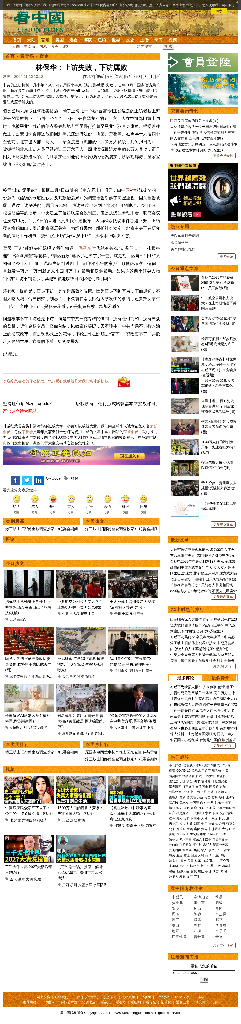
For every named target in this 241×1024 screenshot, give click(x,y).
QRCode (53, 478)
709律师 (212, 834)
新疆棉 (221, 776)
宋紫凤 (177, 897)
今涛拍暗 (201, 897)
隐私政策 (128, 997)
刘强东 (180, 829)
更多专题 (226, 256)
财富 (197, 823)
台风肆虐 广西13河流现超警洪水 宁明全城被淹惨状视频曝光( (80, 664)
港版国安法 (219, 781)
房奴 (73, 820)
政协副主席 (50, 676)
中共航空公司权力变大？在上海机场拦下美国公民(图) (219, 303)
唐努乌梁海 (220, 839)
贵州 (117, 614)
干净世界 (48, 1002)
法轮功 (173, 839)
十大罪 (139, 826)
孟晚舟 (173, 797)
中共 (65, 614)
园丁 (175, 920)
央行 (223, 813)
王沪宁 (230, 797)
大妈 (190, 829)
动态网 (200, 1002)
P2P (232, 829)
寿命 (182, 876)
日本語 (199, 997)
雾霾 (172, 834)
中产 (204, 823)
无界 (214, 1002)
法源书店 (89, 1002)
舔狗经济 (40, 820)
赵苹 (219, 920)
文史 (130, 40)
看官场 (27, 56)
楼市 (182, 823)
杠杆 (172, 818)
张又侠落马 (179, 242)
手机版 (89, 77)
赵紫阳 (99, 733)
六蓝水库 (85, 885)
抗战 (205, 861)
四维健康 (179, 937)
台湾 (222, 823)
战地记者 (87, 733)
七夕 (13, 820)
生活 (144, 40)
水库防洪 (100, 885)
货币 (197, 818)
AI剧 (23, 728)
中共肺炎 (175, 765)
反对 (132, 614)
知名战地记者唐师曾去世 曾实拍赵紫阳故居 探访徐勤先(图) (80, 721)
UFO (185, 792)
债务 (230, 813)
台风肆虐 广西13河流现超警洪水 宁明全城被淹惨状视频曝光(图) (218, 406)
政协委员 (16, 676)
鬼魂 (129, 826)
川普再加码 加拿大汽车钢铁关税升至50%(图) (217, 385)
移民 (211, 850)
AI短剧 (14, 728)
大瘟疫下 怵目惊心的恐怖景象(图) (196, 631)
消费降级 (25, 820)
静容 (197, 925)
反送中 (219, 802)
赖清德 (222, 792)
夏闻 (219, 908)
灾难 (37, 879)
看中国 (41, 21)
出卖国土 (175, 776)
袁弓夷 (205, 781)
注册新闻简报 (185, 957)
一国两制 (229, 808)
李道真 (199, 903)
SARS (207, 845)
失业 (65, 820)
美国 (59, 40)
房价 (197, 829)
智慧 (194, 871)
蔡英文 (230, 823)
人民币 (205, 818)
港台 (73, 40)
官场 (45, 40)
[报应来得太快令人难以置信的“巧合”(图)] (185, 462)
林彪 (193, 866)
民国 (191, 861)
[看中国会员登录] (203, 62)
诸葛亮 (226, 866)
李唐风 (221, 914)
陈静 (197, 914)
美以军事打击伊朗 (185, 235)
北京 (172, 829)
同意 (219, 11)
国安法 (173, 781)
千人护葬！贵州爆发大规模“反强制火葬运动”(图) (219, 488)
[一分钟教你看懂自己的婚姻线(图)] (185, 503)
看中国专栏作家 (187, 888)
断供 (81, 820)
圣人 (13, 879)
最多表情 (220, 678)
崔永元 (184, 802)
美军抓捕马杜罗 (183, 249)
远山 (197, 908)
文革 (190, 876)
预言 (216, 871)
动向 (16, 46)
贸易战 (196, 770)
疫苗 (190, 781)
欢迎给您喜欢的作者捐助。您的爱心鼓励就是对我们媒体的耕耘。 (57, 381)
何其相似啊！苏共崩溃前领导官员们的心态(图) (219, 426)
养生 (197, 876)
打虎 (201, 808)
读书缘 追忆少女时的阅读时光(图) (196, 150)
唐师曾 (67, 733)
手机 (208, 871)
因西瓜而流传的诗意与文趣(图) (194, 121)
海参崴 (213, 823)
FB (192, 813)
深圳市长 (121, 671)
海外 (224, 855)
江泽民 (119, 826)
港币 (229, 818)
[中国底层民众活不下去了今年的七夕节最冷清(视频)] (29, 779)
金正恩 (201, 792)
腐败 (187, 808)
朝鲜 (198, 813)
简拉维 (90, 676)
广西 (65, 885)
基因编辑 (182, 834)
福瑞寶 (166, 1002)
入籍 (201, 855)
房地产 (173, 823)
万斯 (200, 797)
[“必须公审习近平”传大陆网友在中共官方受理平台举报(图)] (133, 686)
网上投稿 (43, 997)
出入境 (75, 614)
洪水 (21, 879)
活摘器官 (188, 776)
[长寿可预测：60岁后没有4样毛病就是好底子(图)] (185, 339)
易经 (172, 871)
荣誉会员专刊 (185, 110)
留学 (227, 850)
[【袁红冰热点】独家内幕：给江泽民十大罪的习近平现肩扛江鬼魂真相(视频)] (133, 779)
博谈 (88, 40)
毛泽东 (85, 248)
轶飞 (175, 908)
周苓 (175, 914)
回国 (194, 855)
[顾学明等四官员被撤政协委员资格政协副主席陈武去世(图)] (29, 629)
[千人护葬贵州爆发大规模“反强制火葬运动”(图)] (133, 572)
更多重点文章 (223, 524)
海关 (172, 855)
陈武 (38, 676)
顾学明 (29, 676)
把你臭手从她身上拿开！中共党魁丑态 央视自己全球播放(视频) (28, 607)
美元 (179, 818)
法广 (172, 813)
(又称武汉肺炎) (192, 765)
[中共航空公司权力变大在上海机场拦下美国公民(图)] (81, 572)
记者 (76, 733)
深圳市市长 (137, 671)
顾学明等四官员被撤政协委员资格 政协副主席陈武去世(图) (28, 664)
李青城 (221, 925)
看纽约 (136, 1002)
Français (162, 997)
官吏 (54, 46)
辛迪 (219, 937)
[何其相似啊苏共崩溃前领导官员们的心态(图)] (185, 421)
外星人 (173, 876)
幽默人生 (183, 871)
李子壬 (221, 931)
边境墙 (191, 797)
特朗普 (215, 765)
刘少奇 (201, 866)
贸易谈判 (218, 797)
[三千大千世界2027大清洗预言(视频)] (29, 838)
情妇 (172, 808)
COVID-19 (183, 770)
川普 (207, 765)
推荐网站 (29, 1002)
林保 (74, 478)
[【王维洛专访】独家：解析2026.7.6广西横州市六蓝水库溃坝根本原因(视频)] (81, 838)
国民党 (213, 786)
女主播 (187, 850)
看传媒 (151, 1002)
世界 (116, 40)
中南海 (29, 46)
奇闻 (158, 40)
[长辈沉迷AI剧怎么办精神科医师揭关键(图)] (29, 686)
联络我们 (61, 997)
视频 (172, 40)
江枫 (197, 931)
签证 (187, 855)
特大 (137, 77)
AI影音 (32, 728)
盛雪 (197, 920)
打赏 (109, 77)
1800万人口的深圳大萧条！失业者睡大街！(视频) (219, 447)
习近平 (141, 728)
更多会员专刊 (223, 155)
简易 (219, 897)
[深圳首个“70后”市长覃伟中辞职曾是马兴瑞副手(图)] (133, 629)
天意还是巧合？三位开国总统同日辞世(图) (203, 126)
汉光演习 (175, 786)
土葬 (125, 614)
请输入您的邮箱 (204, 966)
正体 (100, 77)
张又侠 (216, 770)
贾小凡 (177, 903)
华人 (204, 850)
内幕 (43, 46)
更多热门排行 (223, 666)
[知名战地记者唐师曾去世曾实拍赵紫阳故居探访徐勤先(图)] (81, 686)
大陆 (31, 40)
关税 (182, 797)
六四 (225, 770)
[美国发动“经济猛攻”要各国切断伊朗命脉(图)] (185, 318)
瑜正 (175, 931)
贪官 (228, 802)
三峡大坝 (209, 776)
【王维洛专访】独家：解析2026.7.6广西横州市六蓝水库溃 (80, 872)
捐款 (76, 997)
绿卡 (208, 855)
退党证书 (182, 1002)
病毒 (172, 770)
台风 (65, 676)
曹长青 (199, 937)
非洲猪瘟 (215, 829)
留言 (119, 77)
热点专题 (180, 226)
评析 (66, 46)
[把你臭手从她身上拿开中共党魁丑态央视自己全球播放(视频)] (29, 572)
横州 (73, 885)
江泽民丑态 (18, 619)
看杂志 (106, 1002)
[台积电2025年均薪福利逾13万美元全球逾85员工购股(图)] (185, 277)
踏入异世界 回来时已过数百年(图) (196, 138)
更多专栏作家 (223, 945)
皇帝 (218, 866)
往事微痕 (188, 786)
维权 (203, 834)
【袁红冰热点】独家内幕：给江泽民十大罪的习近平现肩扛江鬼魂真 (132, 813)
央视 (197, 850)
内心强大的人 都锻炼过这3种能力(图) (199, 649)
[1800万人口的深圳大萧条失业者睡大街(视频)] (81, 779)
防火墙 (194, 834)
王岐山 (212, 792)
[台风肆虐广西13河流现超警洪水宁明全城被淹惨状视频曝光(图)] (81, 629)
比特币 (188, 818)
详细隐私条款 (47, 11)
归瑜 (219, 903)
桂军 (198, 861)
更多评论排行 (223, 745)
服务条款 (110, 997)
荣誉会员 (29, 432)
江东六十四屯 (202, 839)
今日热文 (15, 563)
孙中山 (214, 861)
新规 (83, 614)
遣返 (179, 855)
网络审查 (185, 839)
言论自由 (175, 850)
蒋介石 (225, 861)
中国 (125, 190)
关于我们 (91, 997)
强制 (140, 614)
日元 (222, 818)
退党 (223, 786)
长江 (182, 781)
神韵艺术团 (69, 1002)
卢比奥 (226, 765)
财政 (190, 823)
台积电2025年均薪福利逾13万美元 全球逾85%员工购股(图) (217, 282)
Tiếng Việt (181, 997)
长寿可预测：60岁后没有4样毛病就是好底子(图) (219, 344)
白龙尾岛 (185, 845)
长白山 (173, 845)
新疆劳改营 (220, 845)
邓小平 (184, 866)
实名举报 (121, 728)
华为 (179, 808)
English (145, 997)
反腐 (194, 808)
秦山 (175, 925)
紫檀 (80, 676)
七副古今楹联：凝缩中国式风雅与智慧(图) (203, 579)
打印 (128, 77)
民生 (216, 855)
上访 (223, 834)
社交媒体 (182, 813)
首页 (17, 40)
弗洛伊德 (175, 792)
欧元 (215, 818)
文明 (29, 879)
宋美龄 (173, 866)
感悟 (201, 871)
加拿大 (206, 813)
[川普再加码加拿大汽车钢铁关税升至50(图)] (185, 380)
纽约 (102, 40)
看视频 (121, 1002)
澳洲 (183, 861)
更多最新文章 (223, 596)
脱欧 (216, 813)
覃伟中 (151, 671)
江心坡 (197, 845)
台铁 (199, 776)
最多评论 (185, 678)
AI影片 (43, 728)
